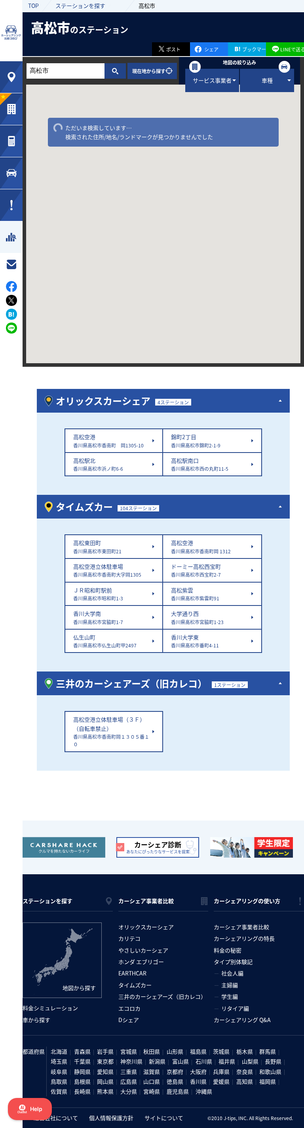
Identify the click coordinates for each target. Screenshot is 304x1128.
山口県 (151, 1081)
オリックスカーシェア (146, 927)
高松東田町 (97, 546)
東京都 (105, 1061)
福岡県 (267, 1081)
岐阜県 (59, 1071)
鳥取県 (59, 1081)
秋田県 (151, 1051)
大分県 (128, 1091)
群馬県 (267, 1051)
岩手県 (105, 1051)
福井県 (226, 1061)
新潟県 (157, 1061)
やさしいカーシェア (143, 950)
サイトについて (163, 1118)
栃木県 (244, 1051)
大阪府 (198, 1071)
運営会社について (56, 1118)
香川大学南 (98, 617)
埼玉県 (59, 1061)
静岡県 (82, 1071)
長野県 (273, 1061)
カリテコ (129, 938)
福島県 (198, 1051)
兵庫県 (221, 1071)
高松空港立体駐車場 (107, 570)
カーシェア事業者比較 (241, 927)
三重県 (128, 1071)
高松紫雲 (195, 594)
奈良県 (244, 1071)
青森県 (82, 1051)
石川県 (204, 1061)
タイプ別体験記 (233, 962)
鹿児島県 (178, 1091)
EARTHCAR (132, 973)
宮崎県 (151, 1091)
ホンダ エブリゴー (141, 962)
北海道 (59, 1051)
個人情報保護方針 (111, 1118)
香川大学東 (195, 641)
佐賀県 (59, 1091)
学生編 (229, 996)
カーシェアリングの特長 (244, 938)
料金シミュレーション (50, 1008)
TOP (33, 5)
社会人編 (232, 973)
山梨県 (250, 1061)
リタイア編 (235, 1008)
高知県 (244, 1081)
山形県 (175, 1051)
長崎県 (82, 1091)
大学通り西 (197, 617)
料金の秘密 (227, 950)
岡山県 (105, 1081)
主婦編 (229, 985)
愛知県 (105, 1071)
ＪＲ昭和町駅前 (98, 594)
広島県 (128, 1081)
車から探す (36, 1020)
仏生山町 (105, 641)
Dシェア (128, 1020)
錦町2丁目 (195, 440)
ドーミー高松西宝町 (196, 570)
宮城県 (128, 1051)
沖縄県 (204, 1091)
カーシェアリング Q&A (242, 1020)
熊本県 (105, 1091)
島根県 (82, 1081)
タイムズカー (135, 985)
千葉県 (82, 1061)
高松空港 (108, 440)
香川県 (198, 1081)
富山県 (180, 1061)
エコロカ (129, 1008)
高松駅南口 (199, 464)
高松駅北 (98, 464)
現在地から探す (148, 71)
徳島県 (175, 1081)
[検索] (114, 71)
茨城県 (221, 1051)
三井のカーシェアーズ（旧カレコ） (162, 996)
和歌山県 (270, 1071)
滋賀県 (151, 1071)
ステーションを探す (80, 5)
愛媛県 (221, 1081)
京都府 (175, 1071)
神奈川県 (131, 1061)
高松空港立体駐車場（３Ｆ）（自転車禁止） (111, 731)
